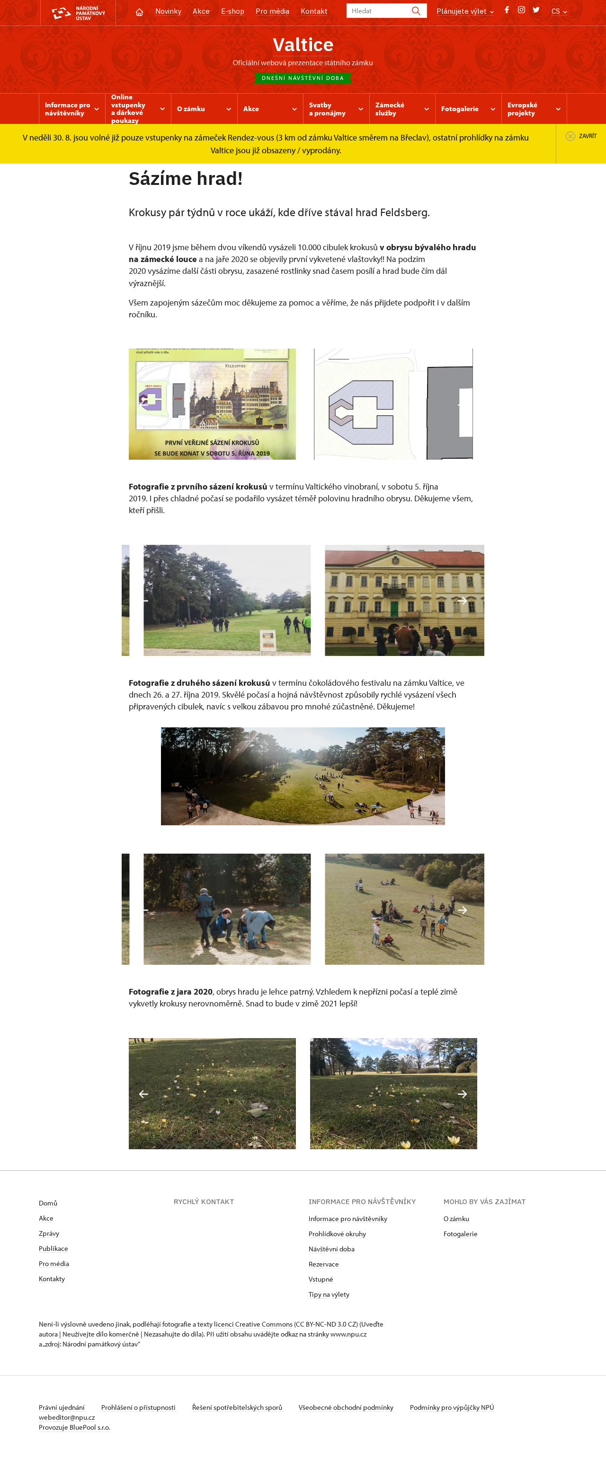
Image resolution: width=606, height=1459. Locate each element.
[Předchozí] (144, 405)
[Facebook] (506, 12)
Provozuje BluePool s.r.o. (74, 1427)
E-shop (232, 11)
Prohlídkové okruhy (337, 1233)
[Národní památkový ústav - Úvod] (78, 13)
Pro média (272, 11)
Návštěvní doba (332, 1248)
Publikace (53, 1248)
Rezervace (324, 1263)
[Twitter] (536, 12)
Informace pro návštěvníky (348, 1218)
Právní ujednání (62, 1407)
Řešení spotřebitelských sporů (238, 1407)
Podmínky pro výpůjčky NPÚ (452, 1407)
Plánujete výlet (463, 11)
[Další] (462, 405)
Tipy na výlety (329, 1294)
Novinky (168, 11)
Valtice (303, 44)
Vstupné (321, 1279)
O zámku (456, 1218)
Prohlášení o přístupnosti (139, 1407)
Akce (201, 11)
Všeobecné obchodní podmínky (347, 1407)
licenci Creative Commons (253, 1323)
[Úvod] (139, 11)
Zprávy (49, 1233)
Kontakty (52, 1278)
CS (557, 11)
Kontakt (314, 11)
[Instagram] (521, 12)
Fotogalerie (461, 1233)
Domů (48, 1202)
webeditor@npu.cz (67, 1417)
